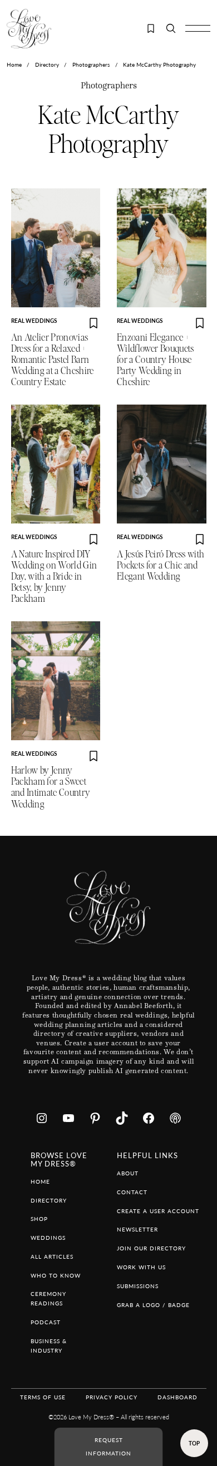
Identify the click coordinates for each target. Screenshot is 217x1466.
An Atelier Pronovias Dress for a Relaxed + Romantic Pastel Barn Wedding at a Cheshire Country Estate (52, 360)
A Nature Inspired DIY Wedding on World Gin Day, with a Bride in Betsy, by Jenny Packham (54, 577)
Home (14, 64)
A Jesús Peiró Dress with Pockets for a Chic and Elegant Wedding (160, 565)
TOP (194, 1443)
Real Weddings (34, 321)
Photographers (91, 64)
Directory (47, 64)
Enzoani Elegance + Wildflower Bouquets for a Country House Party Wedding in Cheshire (155, 360)
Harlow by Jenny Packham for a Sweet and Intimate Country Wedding (51, 787)
